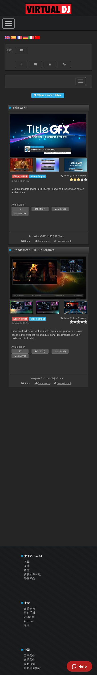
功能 (26, 570)
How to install (64, 241)
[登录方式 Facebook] (21, 64)
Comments (44, 241)
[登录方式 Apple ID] (50, 64)
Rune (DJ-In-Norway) (75, 175)
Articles (28, 621)
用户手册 (29, 612)
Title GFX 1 (20, 108)
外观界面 (29, 578)
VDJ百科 (29, 617)
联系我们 (29, 659)
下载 (26, 562)
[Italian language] (31, 37)
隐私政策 (29, 664)
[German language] (25, 37)
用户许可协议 (32, 668)
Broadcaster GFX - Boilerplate (33, 250)
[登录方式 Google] (64, 64)
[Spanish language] (13, 37)
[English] (7, 37)
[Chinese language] (37, 37)
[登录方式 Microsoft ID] (35, 64)
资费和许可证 (32, 574)
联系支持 (29, 608)
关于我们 (29, 655)
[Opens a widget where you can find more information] (79, 667)
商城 (26, 566)
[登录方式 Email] (21, 50)
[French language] (19, 37)
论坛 (26, 625)
